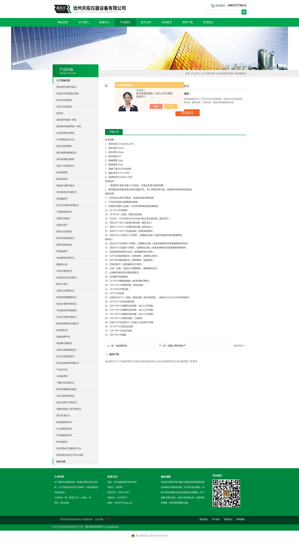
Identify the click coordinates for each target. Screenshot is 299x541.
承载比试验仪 (63, 218)
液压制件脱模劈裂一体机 (68, 126)
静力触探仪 (62, 442)
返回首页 (204, 519)
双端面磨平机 (63, 336)
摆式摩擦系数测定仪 (66, 152)
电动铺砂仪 (62, 330)
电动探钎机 (121, 345)
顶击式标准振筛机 (65, 396)
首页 (187, 73)
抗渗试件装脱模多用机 (67, 93)
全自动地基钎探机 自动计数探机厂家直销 (176, 361)
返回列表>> (239, 345)
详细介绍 (114, 132)
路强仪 (59, 113)
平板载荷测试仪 (64, 211)
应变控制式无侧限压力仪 (68, 448)
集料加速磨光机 (64, 244)
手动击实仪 (62, 369)
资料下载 (187, 22)
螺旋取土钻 (62, 264)
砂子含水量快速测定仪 (67, 205)
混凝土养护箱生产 (177, 345)
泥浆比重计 (62, 225)
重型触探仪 (62, 251)
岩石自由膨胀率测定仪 (67, 363)
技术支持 (146, 22)
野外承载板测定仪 (65, 238)
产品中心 (195, 73)
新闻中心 (104, 22)
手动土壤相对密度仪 (66, 317)
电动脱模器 (62, 172)
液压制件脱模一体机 (66, 119)
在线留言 (167, 22)
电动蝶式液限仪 (64, 343)
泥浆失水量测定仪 (65, 290)
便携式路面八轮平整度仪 (68, 409)
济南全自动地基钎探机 (144, 361)
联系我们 (208, 22)
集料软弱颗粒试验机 (66, 389)
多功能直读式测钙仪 (66, 192)
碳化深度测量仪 (64, 146)
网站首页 (63, 22)
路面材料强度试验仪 (66, 87)
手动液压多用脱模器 (66, 310)
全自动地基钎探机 (65, 133)
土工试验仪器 (208, 73)
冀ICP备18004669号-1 (95, 527)
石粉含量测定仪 (64, 271)
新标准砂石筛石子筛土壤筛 (69, 455)
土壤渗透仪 (62, 376)
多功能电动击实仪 (65, 139)
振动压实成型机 (64, 100)
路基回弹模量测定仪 (66, 297)
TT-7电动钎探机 (125, 361)
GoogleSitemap (112, 527)
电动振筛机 (62, 179)
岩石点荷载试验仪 (65, 356)
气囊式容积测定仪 (65, 382)
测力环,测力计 (63, 415)
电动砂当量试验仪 (65, 185)
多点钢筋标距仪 (64, 428)
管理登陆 (240, 519)
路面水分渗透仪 (64, 231)
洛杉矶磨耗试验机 (65, 159)
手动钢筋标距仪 (64, 435)
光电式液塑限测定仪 (66, 350)
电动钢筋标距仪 (64, 422)
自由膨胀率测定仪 (65, 257)
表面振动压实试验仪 (66, 277)
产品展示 (125, 22)
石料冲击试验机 (64, 106)
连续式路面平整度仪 (66, 402)
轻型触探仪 (62, 198)
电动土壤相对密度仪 (66, 303)
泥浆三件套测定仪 (65, 165)
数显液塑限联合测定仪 (67, 323)
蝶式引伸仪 (62, 284)
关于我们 (84, 22)
